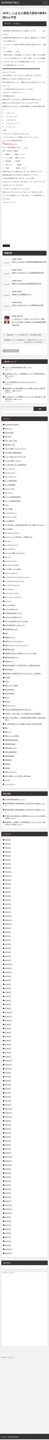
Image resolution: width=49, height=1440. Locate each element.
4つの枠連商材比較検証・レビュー (15, 799)
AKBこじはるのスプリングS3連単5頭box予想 (28, 273)
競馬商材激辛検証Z (13, 1437)
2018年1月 (8, 1056)
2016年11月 (8, 1112)
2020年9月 (8, 928)
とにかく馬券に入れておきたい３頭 (15, 456)
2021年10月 (8, 876)
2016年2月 (8, 1149)
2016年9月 (8, 1120)
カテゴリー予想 (9, 489)
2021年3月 (8, 904)
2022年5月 (8, 852)
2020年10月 (8, 924)
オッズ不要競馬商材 (11, 480)
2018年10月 (8, 1020)
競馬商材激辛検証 (10, 744)
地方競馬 (7, 677)
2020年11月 (8, 920)
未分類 (7, 681)
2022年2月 (8, 864)
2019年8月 (8, 980)
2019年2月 (8, 1004)
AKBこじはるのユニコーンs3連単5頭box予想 (27, 305)
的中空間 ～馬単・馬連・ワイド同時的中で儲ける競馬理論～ (23, 713)
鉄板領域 (7, 764)
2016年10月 (8, 1116)
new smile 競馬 (9, 432)
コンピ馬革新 (9, 529)
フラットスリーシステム (12, 593)
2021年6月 (8, 892)
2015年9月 (8, 1169)
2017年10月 (8, 1068)
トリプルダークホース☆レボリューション (17, 577)
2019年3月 (8, 1000)
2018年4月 (8, 1044)
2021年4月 (8, 900)
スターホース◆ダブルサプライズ (14, 553)
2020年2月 (8, 956)
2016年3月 (8, 1145)
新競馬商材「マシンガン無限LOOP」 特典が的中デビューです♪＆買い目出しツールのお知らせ (23, 341)
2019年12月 (8, 964)
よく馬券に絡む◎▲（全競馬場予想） (16, 464)
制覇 (6, 633)
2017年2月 (8, 1100)
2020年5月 (8, 944)
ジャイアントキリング (11, 545)
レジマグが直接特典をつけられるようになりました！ (20, 382)
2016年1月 (8, 1153)
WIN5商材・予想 (10, 444)
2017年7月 (8, 1080)
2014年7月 (8, 1225)
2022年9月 (8, 839)
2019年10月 (8, 972)
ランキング (8, 601)
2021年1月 (8, 912)
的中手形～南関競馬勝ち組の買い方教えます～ (18, 709)
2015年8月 (8, 1173)
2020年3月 (8, 952)
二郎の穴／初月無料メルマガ (13, 617)
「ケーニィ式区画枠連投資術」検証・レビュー (18, 367)
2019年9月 (8, 976)
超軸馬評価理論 (9, 756)
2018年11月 (8, 1016)
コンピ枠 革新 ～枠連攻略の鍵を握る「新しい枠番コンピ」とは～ (24, 525)
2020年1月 (8, 960)
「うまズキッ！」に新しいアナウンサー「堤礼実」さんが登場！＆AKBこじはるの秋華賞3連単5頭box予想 (29, 322)
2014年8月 (8, 1221)
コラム (7, 505)
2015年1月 (8, 1201)
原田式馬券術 (9, 669)
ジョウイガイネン (10, 549)
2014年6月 (8, 1229)
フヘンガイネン (9, 589)
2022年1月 (8, 867)
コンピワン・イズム (11, 517)
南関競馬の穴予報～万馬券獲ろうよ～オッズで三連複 (20, 653)
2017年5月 (8, 1088)
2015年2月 (8, 1197)
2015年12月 (8, 1157)
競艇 (6, 728)
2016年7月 (8, 1128)
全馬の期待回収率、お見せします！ (15, 625)
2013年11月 (8, 1253)
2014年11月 (8, 1209)
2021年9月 (8, 880)
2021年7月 (8, 888)
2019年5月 (8, 992)
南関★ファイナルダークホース (14, 641)
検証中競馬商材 (9, 693)
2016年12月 (8, 1108)
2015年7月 (8, 1177)
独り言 (18, 23)
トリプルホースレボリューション (14, 581)
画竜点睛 (7, 701)
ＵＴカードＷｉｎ (10, 784)
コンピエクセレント (11, 513)
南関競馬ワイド (9, 661)
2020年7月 (8, 936)
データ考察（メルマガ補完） (13, 569)
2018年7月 (8, 1032)
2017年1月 (8, 1104)
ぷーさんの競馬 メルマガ (13, 460)
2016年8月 (8, 1124)
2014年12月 (8, 1205)
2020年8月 (8, 932)
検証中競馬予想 (9, 689)
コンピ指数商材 (9, 521)
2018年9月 (8, 1024)
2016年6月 (8, 1133)
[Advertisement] (22, 224)
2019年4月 (8, 996)
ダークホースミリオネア (12, 565)
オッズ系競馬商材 (10, 485)
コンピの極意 (9, 509)
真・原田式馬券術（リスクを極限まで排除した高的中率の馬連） (24, 724)
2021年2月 (8, 908)
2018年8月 (8, 1028)
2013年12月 (8, 1249)
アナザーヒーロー (10, 472)
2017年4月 (8, 1092)
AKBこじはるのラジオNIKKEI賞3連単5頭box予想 (29, 262)
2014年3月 (8, 1241)
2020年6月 (8, 940)
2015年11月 (8, 1161)
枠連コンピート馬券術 (11, 685)
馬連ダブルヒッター (11, 772)
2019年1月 (8, 1008)
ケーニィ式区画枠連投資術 (13, 497)
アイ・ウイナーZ (10, 468)
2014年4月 (8, 1237)
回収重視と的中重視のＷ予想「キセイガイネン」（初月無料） (23, 673)
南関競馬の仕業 (9, 649)
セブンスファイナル (11, 561)
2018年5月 (8, 1040)
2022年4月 (8, 855)
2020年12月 (8, 916)
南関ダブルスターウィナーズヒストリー (16, 645)
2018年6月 (8, 1036)
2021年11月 (8, 872)
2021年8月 (8, 884)
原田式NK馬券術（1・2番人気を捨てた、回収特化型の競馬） (23, 665)
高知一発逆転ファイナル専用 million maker (18, 776)
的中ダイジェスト (10, 705)
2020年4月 (8, 948)
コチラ (17, 51)
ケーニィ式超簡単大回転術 (13, 501)
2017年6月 (8, 1084)
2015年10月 (8, 1165)
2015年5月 (8, 1185)
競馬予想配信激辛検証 (11, 740)
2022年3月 (8, 859)
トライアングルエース (11, 573)
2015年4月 (8, 1189)
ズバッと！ (8, 557)
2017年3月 (8, 1096)
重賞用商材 (8, 760)
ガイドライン (9, 492)
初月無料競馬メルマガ (11, 629)
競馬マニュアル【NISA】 (12, 736)
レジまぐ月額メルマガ (11, 609)
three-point (8, 436)
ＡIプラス (7, 780)
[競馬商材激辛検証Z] (11, 2)
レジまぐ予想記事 (10, 605)
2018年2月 (8, 1052)
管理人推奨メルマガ (11, 748)
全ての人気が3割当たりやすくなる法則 (16, 621)
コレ (25, 147)
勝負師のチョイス (10, 637)
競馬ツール (8, 732)
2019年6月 (8, 988)
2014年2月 (8, 1245)
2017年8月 (8, 1076)
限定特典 (7, 768)
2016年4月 (8, 1140)
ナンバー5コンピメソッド (12, 585)
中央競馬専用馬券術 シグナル (13, 613)
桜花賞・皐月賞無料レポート (22, 294)
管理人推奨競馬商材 (11, 752)
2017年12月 (8, 1060)
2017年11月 (8, 1064)
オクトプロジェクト (11, 476)
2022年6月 (8, 847)
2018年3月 (8, 1048)
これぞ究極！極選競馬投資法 (13, 452)
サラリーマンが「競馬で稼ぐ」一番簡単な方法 (18, 537)
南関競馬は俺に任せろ (11, 657)
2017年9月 (8, 1072)
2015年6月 (8, 1181)
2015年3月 (8, 1193)
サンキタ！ (8, 541)
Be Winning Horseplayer (12, 424)
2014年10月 (8, 1213)
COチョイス (8, 428)
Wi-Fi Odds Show (11, 440)
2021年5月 (8, 896)
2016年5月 (8, 1137)
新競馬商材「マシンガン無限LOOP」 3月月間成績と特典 (24, 335)
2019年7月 (8, 984)
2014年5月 (8, 1233)
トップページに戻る (11, 351)
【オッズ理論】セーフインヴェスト (15, 448)
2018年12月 (8, 1012)
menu (45, 2)
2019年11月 (8, 968)
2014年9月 (8, 1217)
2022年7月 (8, 843)
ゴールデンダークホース (12, 533)
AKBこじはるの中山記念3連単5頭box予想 (26, 283)
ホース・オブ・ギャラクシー (13, 597)
